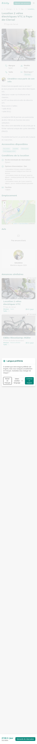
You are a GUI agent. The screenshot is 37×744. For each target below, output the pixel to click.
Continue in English (29, 381)
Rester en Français (7, 381)
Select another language (17, 381)
